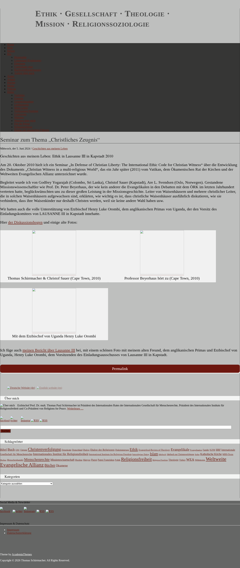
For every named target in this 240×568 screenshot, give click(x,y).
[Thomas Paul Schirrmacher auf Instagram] (25, 420)
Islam (154, 454)
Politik (117, 460)
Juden (197, 454)
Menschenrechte (37, 459)
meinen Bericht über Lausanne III (48, 350)
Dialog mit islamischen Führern (31, 130)
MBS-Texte (227, 454)
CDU (17, 450)
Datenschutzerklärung (19, 532)
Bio (9, 54)
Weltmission (200, 460)
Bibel (3, 449)
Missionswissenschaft (62, 459)
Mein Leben (21, 107)
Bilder (10, 92)
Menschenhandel (15, 460)
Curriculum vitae (23, 66)
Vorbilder (19, 95)
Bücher (11, 82)
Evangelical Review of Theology (154, 450)
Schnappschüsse (23, 126)
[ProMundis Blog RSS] (43, 420)
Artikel (11, 79)
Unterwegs (20, 114)
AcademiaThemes (22, 554)
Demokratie (66, 450)
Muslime (78, 460)
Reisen (11, 50)
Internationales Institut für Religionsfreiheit (60, 454)
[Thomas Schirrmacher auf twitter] (18, 511)
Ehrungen (19, 63)
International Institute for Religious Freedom (110, 454)
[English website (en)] (49, 387)
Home (10, 44)
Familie (206, 450)
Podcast (11, 88)
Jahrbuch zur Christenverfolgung (180, 454)
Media (10, 85)
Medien (3, 460)
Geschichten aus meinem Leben (50, 148)
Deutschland (77, 450)
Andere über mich (24, 73)
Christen (23, 450)
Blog (10, 47)
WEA (190, 459)
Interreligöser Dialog (140, 454)
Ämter (10, 76)
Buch (11, 449)
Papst (94, 459)
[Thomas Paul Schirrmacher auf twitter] (15, 420)
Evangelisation (196, 450)
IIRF (218, 449)
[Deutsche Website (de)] (21, 387)
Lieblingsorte (21, 104)
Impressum (13, 529)
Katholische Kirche (211, 454)
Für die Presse (22, 123)
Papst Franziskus (106, 459)
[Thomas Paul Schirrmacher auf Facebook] (5, 420)
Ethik (134, 449)
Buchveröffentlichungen (27, 69)
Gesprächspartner (24, 101)
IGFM (212, 450)
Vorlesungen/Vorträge (26, 111)
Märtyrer (86, 460)
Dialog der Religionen (102, 449)
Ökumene (62, 465)
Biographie (20, 57)
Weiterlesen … (75, 408)
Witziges (19, 117)
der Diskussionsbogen (25, 222)
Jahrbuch (162, 454)
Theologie (173, 460)
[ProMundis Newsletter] (35, 420)
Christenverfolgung (44, 449)
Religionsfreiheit (136, 459)
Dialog (86, 450)
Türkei (182, 460)
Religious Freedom (160, 460)
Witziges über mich (24, 120)
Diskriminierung (122, 450)
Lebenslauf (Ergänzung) (27, 60)
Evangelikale (180, 449)
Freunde (18, 98)
